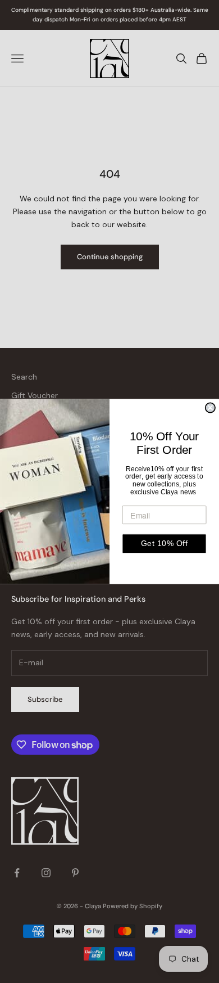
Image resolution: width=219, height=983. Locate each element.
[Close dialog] (210, 407)
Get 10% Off (164, 543)
